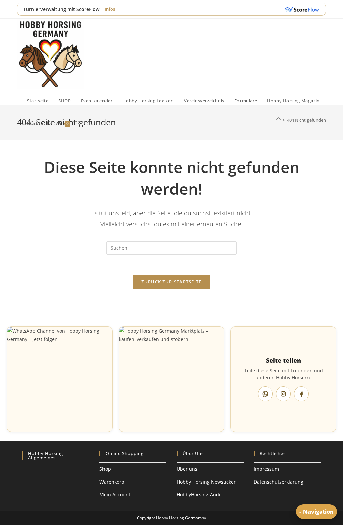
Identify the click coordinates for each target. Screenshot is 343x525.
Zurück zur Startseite (171, 282)
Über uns (187, 469)
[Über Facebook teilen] (301, 393)
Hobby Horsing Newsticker (206, 481)
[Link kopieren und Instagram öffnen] (283, 393)
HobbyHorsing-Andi (198, 494)
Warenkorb (111, 481)
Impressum (266, 469)
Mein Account (114, 494)
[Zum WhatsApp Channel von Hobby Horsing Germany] (59, 379)
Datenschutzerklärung (278, 481)
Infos (110, 9)
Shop (105, 469)
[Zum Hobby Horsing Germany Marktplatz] (171, 379)
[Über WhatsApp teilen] (265, 393)
